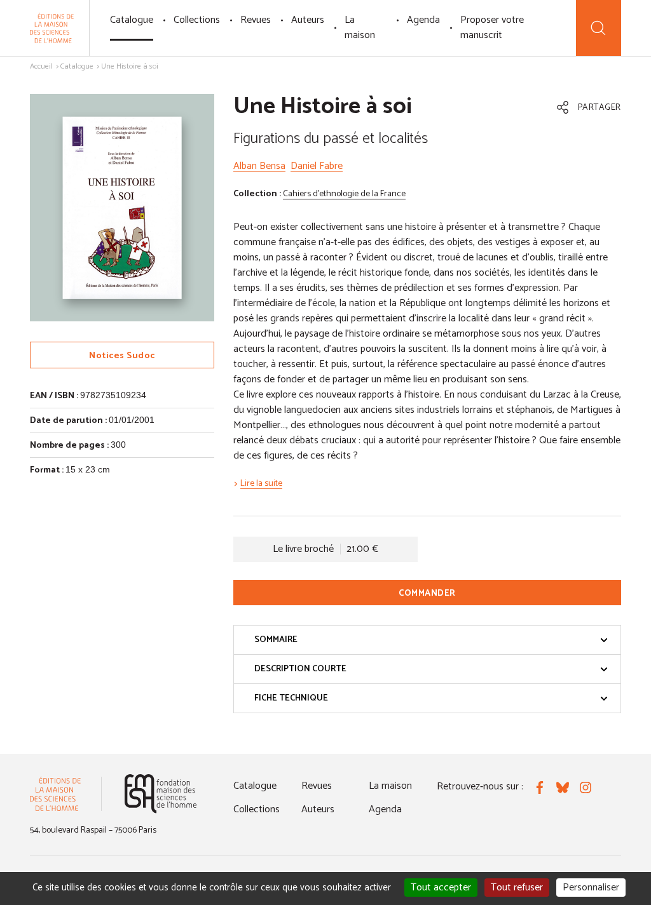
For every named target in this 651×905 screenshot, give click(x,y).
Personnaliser (591, 887)
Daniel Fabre (317, 166)
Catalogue (131, 20)
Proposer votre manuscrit (492, 27)
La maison (360, 27)
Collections (197, 20)
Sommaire (276, 640)
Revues (255, 20)
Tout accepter (441, 887)
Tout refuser (517, 887)
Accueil (41, 66)
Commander (427, 593)
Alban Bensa (259, 166)
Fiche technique (291, 698)
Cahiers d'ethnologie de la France (344, 194)
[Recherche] (598, 28)
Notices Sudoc (122, 356)
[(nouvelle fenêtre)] (160, 793)
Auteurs (307, 20)
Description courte (300, 669)
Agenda (423, 20)
